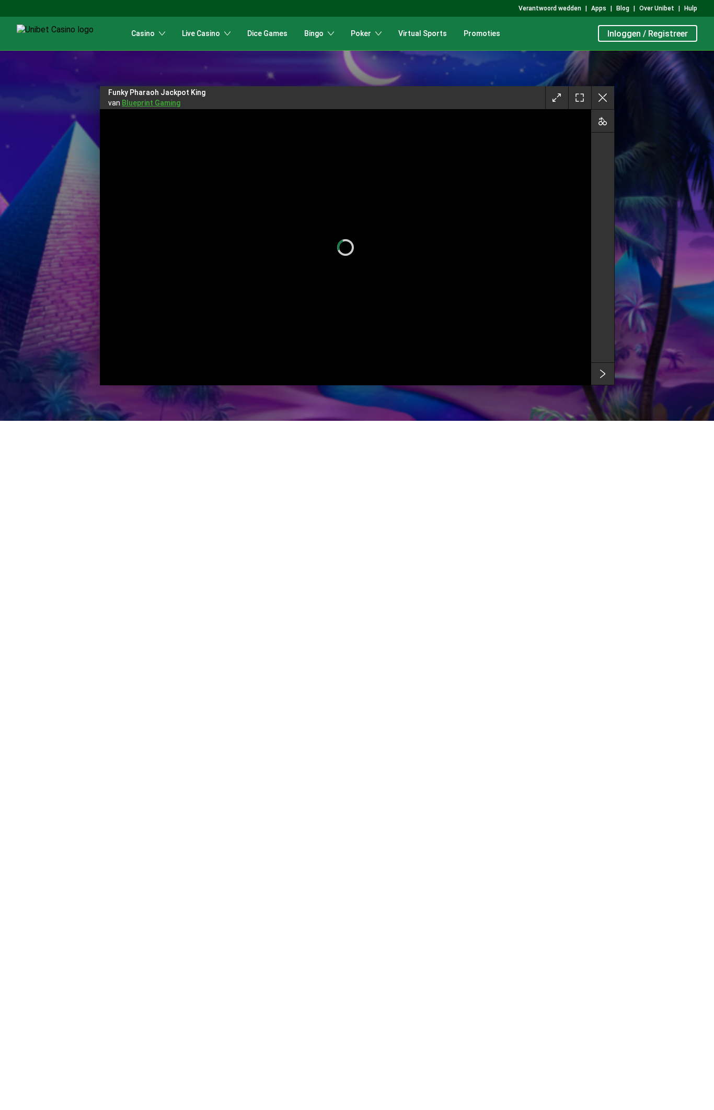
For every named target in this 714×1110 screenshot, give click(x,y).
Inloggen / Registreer (647, 34)
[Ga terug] (602, 97)
